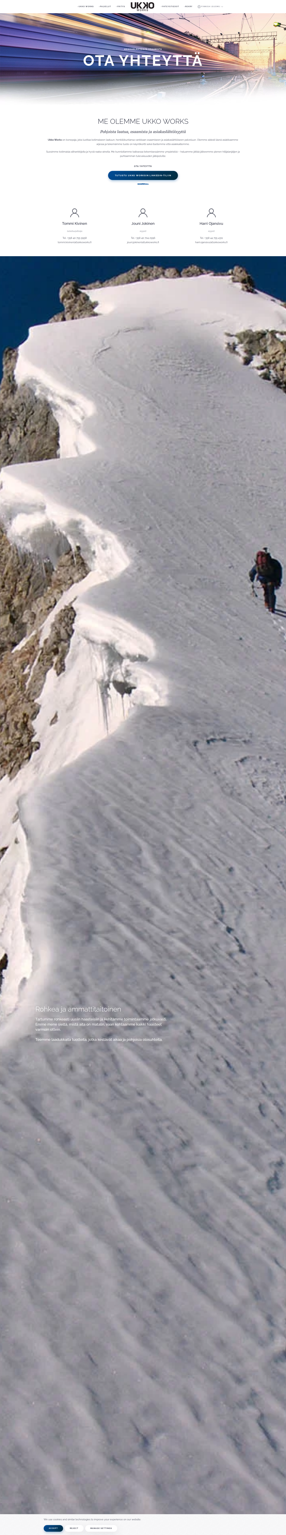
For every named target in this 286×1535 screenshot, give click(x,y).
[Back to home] (143, 6)
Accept (53, 1528)
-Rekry (188, 6)
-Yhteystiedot (170, 6)
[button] (210, 6)
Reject (74, 1528)
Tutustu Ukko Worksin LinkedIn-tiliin (143, 175)
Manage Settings (101, 1528)
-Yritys (120, 6)
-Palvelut (105, 6)
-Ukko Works (85, 6)
